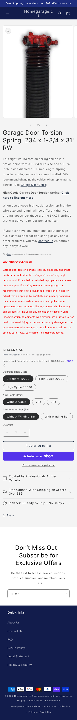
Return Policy (16, 647)
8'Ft (53, 401)
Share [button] (10, 515)
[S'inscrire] (65, 593)
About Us (13, 622)
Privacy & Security (19, 664)
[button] (7, 13)
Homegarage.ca (22, 696)
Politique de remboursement (44, 700)
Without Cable (16, 401)
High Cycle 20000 (51, 378)
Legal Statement (18, 656)
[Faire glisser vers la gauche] (30, 125)
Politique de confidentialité (26, 706)
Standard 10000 (18, 378)
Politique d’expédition (40, 712)
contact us (45, 241)
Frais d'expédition (12, 355)
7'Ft (38, 401)
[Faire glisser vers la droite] (47, 125)
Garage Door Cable (33, 185)
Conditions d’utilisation (57, 706)
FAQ (10, 639)
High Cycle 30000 (19, 387)
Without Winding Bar (21, 416)
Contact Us (14, 631)
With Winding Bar (57, 416)
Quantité (8, 424)
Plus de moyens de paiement (38, 465)
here (9, 254)
